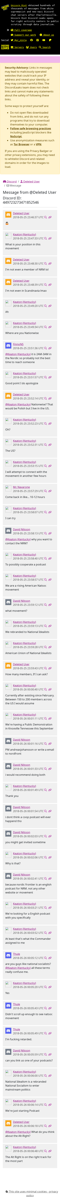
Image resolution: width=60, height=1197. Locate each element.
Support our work (24, 35)
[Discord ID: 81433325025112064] (8, 488)
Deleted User (31, 181)
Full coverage (22, 30)
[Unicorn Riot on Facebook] (31, 40)
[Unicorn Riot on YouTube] (43, 40)
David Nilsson (21, 529)
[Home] (5, 46)
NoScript (16, 136)
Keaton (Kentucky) (24, 234)
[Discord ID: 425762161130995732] (8, 235)
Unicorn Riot (19, 5)
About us (48, 35)
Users (33, 47)
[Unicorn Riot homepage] (5, 7)
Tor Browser (22, 144)
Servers (18, 47)
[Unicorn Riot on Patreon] (50, 40)
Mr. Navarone (21, 487)
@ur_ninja (19, 40)
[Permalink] (50, 217)
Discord (11, 181)
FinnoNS (18, 344)
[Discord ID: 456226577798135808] (8, 214)
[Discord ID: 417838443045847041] (8, 530)
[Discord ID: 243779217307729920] (8, 345)
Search (45, 47)
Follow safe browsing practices (30, 128)
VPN (38, 144)
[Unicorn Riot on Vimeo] (37, 40)
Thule (16, 954)
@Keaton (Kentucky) (18, 354)
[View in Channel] (45, 217)
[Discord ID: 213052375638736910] (8, 955)
